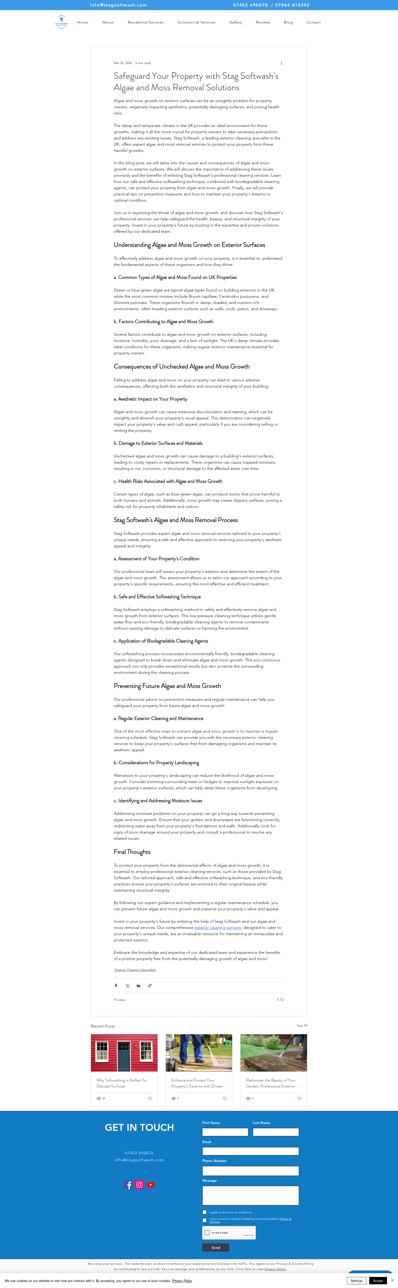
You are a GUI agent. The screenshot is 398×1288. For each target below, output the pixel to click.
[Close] (392, 1280)
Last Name (261, 1122)
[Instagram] (139, 1184)
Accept (378, 1280)
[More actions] (281, 63)
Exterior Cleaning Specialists (135, 970)
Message (209, 1180)
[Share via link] (150, 985)
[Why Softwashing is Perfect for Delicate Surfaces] (124, 1053)
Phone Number (214, 1160)
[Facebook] (128, 1184)
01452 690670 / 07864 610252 (271, 5)
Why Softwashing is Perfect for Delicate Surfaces (122, 1083)
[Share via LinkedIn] (138, 985)
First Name (211, 1122)
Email (206, 1142)
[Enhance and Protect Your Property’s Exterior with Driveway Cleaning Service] (199, 1053)
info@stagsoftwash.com (118, 5)
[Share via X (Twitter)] (127, 985)
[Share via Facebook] (116, 985)
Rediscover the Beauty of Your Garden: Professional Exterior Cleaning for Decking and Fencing (273, 1083)
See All (302, 1025)
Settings (357, 1280)
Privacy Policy (275, 1269)
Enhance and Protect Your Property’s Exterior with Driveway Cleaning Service (198, 1083)
